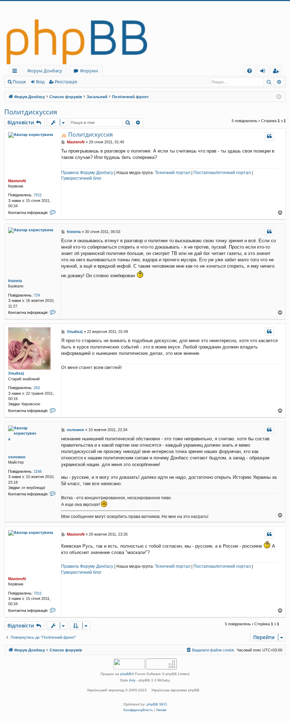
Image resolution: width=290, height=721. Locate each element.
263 (37, 388)
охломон (16, 457)
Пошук (19, 81)
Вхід (40, 81)
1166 (38, 471)
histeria (15, 281)
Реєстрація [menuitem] (277, 71)
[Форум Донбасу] (145, 33)
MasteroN (17, 181)
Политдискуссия (30, 112)
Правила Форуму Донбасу (87, 172)
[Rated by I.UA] (129, 665)
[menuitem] (249, 70)
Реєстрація (66, 81)
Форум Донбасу (44, 70)
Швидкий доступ (16, 71)
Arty (132, 680)
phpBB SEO (157, 704)
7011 (38, 195)
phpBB (126, 674)
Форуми (89, 70)
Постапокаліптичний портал (222, 172)
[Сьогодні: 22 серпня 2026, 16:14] (279, 97)
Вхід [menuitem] (265, 71)
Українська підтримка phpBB (175, 690)
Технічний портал (172, 172)
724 (37, 295)
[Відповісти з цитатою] (269, 136)
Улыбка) (16, 373)
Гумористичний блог (81, 178)
